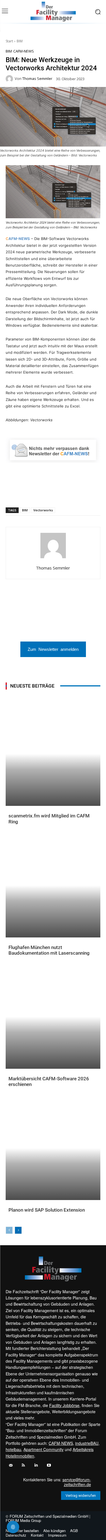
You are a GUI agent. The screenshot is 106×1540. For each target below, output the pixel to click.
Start (9, 41)
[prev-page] (9, 1230)
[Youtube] (49, 1465)
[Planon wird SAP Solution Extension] (53, 1148)
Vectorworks (43, 510)
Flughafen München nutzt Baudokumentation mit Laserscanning (49, 950)
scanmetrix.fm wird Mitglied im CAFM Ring (49, 818)
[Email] (55, 492)
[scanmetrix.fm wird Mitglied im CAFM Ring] (53, 754)
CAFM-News (23, 51)
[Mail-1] (11, 1465)
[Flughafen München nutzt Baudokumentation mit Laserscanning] (53, 885)
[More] (94, 492)
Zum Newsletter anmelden (53, 649)
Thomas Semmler (37, 78)
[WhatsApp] (29, 492)
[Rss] (23, 1465)
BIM (20, 41)
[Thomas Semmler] (10, 78)
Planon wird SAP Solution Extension (46, 1210)
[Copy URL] (81, 492)
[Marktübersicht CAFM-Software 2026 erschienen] (53, 1017)
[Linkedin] (42, 492)
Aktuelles (17, 826)
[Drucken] (68, 492)
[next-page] (18, 1230)
